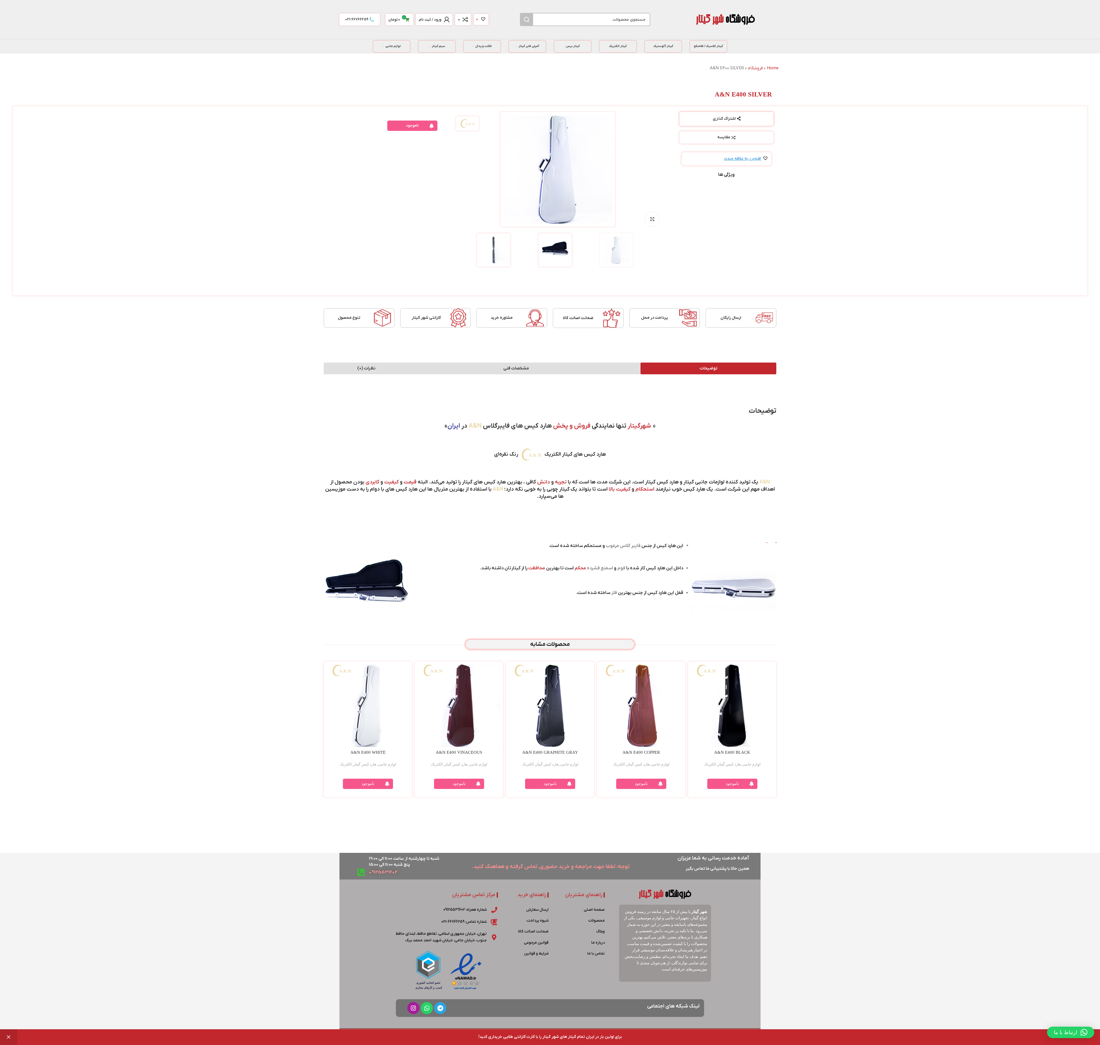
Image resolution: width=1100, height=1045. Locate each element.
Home (773, 68)
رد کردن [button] (8, 1037)
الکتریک (710, 764)
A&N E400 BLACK (732, 752)
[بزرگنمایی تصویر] (652, 219)
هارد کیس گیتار (729, 764)
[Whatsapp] (427, 1008)
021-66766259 (356, 19)
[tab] (708, 368)
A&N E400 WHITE (368, 752)
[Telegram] (440, 1008)
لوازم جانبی (751, 764)
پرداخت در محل (654, 317)
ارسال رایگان (730, 317)
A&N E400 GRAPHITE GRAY (550, 752)
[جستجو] (526, 19)
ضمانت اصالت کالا (578, 318)
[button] (746, 158)
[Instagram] (413, 1008)
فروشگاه (755, 68)
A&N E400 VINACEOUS (459, 752)
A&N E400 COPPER (641, 752)
